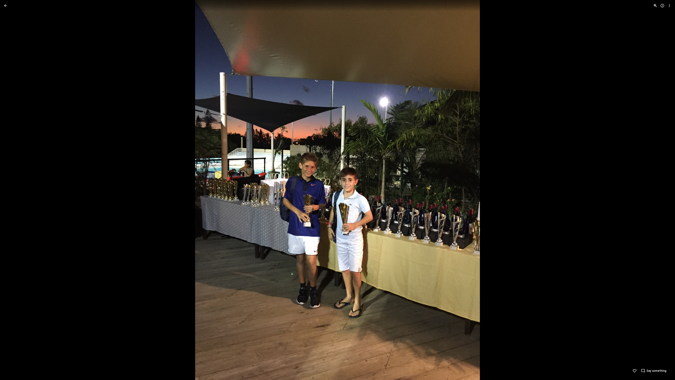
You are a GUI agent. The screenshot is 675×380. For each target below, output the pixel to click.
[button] (10, 190)
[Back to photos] (5, 5)
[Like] (634, 371)
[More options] (669, 5)
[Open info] (662, 5)
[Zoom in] (655, 5)
